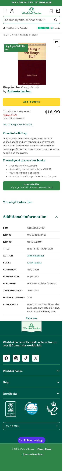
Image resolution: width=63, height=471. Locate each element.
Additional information (24, 217)
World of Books (26, 452)
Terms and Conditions (32, 458)
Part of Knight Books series (17, 124)
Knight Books (34, 262)
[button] (5, 11)
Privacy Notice (43, 453)
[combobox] (30, 20)
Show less (30, 322)
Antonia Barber (19, 91)
